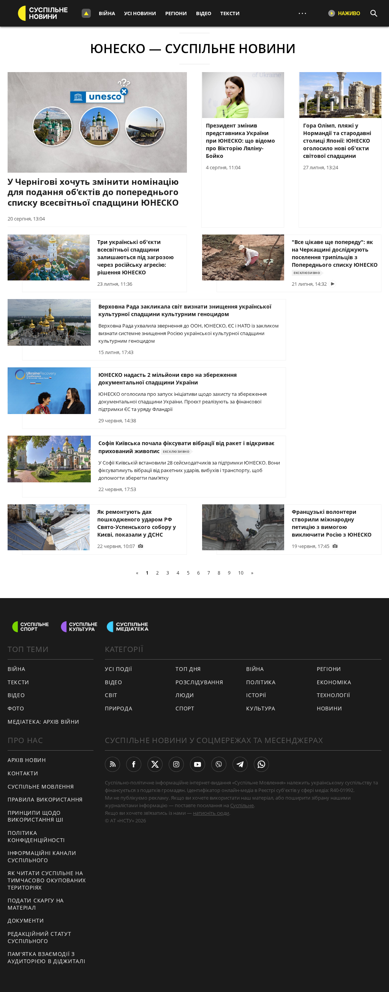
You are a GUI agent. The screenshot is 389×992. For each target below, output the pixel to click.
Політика (261, 682)
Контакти (23, 773)
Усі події (118, 668)
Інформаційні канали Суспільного (42, 856)
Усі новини (140, 13)
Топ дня (188, 668)
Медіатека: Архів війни (43, 721)
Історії (256, 695)
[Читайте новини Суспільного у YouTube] (197, 764)
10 (241, 573)
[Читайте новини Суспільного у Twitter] (155, 764)
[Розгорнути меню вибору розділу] (86, 13)
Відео (203, 13)
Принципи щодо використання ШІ (35, 816)
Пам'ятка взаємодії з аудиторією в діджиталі (46, 957)
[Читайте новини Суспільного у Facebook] (133, 764)
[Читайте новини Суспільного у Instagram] (176, 764)
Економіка (334, 682)
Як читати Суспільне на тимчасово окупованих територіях (47, 880)
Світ (111, 695)
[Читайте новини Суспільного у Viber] (218, 764)
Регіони (176, 13)
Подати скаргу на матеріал (36, 904)
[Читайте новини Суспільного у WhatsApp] (261, 764)
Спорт (185, 708)
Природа (118, 708)
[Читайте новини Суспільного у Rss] (112, 764)
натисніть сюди (211, 812)
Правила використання (45, 799)
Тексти (230, 13)
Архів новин (27, 760)
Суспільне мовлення (41, 786)
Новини (329, 708)
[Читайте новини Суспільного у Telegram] (240, 764)
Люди (185, 695)
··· (302, 13)
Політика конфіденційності (36, 836)
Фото (16, 708)
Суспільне (242, 805)
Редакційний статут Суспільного (39, 937)
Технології (333, 695)
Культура (260, 708)
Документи (26, 920)
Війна (107, 13)
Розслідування (199, 682)
